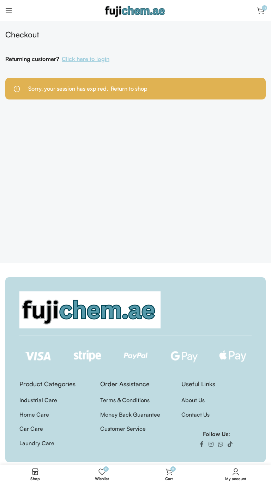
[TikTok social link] (230, 444)
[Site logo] (135, 9)
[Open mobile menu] (9, 11)
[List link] (54, 400)
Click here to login (85, 58)
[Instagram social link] (211, 444)
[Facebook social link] (202, 444)
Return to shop (129, 88)
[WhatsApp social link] (220, 444)
